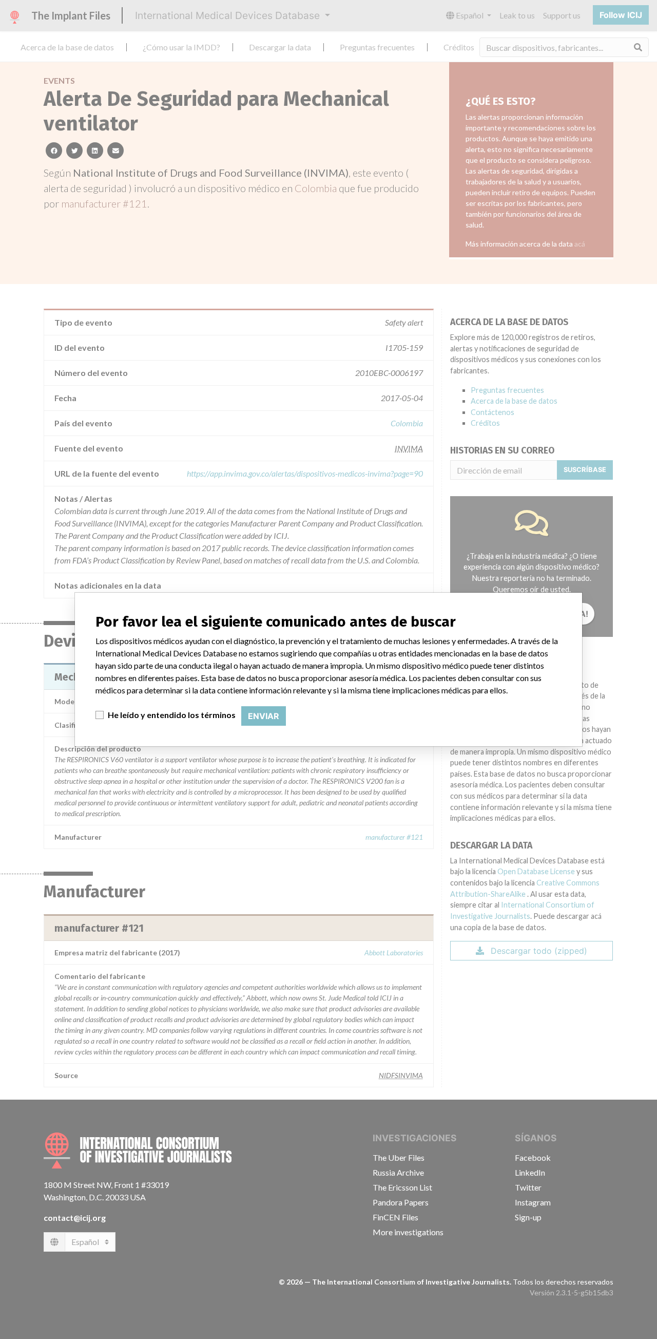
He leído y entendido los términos (172, 715)
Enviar (263, 716)
